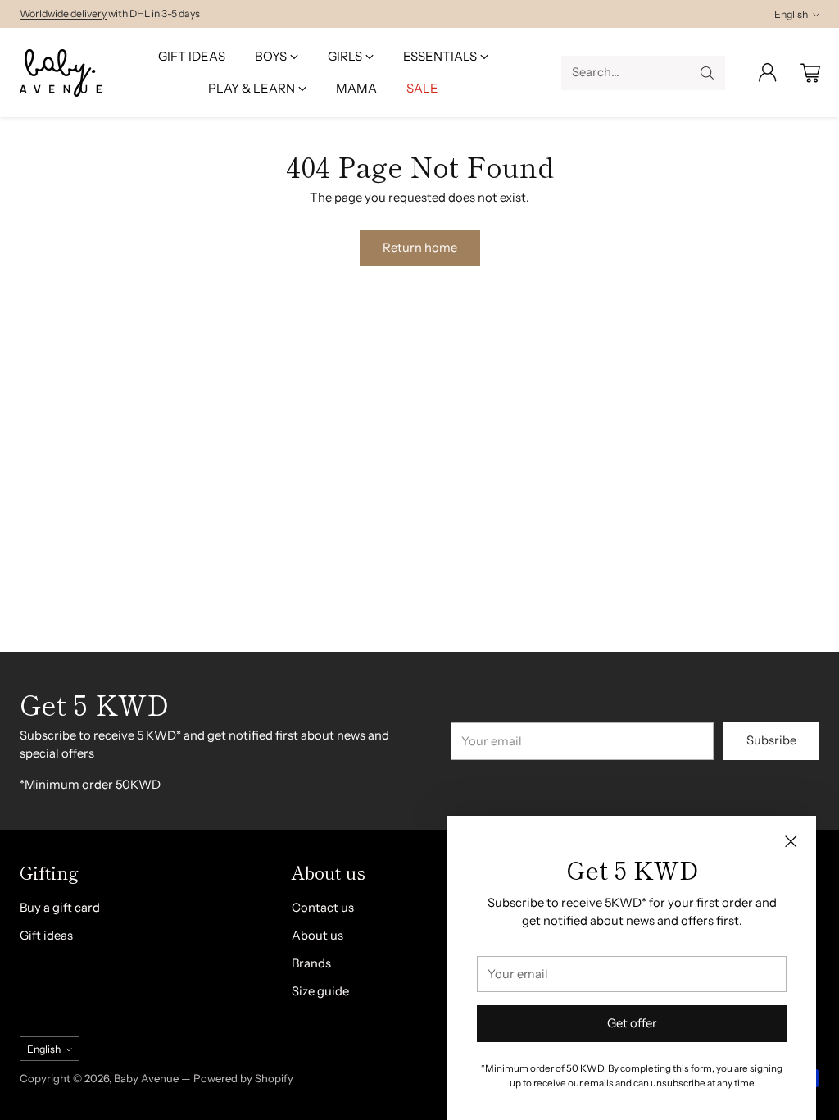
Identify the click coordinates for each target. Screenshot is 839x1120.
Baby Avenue (146, 1078)
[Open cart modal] (810, 73)
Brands (311, 963)
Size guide (320, 991)
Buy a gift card (60, 907)
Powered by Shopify (243, 1078)
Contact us (323, 907)
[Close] (790, 841)
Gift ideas (46, 935)
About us (317, 935)
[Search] (707, 73)
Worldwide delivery (63, 13)
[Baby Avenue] (61, 73)
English (791, 14)
